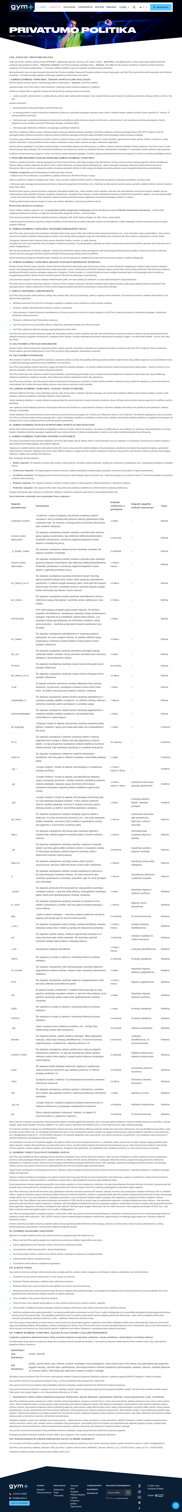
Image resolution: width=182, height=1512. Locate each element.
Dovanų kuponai (44, 1493)
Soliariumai (59, 1490)
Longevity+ (55, 7)
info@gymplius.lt (20, 1135)
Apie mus (99, 7)
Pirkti (43, 7)
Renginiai (111, 7)
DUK (72, 1489)
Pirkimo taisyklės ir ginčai (77, 1496)
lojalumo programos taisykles (80, 1341)
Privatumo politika (25, 36)
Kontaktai (92, 1493)
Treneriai (74, 1486)
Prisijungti (162, 7)
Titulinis (12, 36)
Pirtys (56, 1493)
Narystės (41, 1490)
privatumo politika (122, 1498)
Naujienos (92, 1489)
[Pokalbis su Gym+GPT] (175, 1505)
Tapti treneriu (76, 1507)
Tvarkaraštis (85, 7)
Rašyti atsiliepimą (19, 1503)
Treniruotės (59, 1496)
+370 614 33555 (20, 1494)
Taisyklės (74, 1492)
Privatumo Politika (156, 1489)
